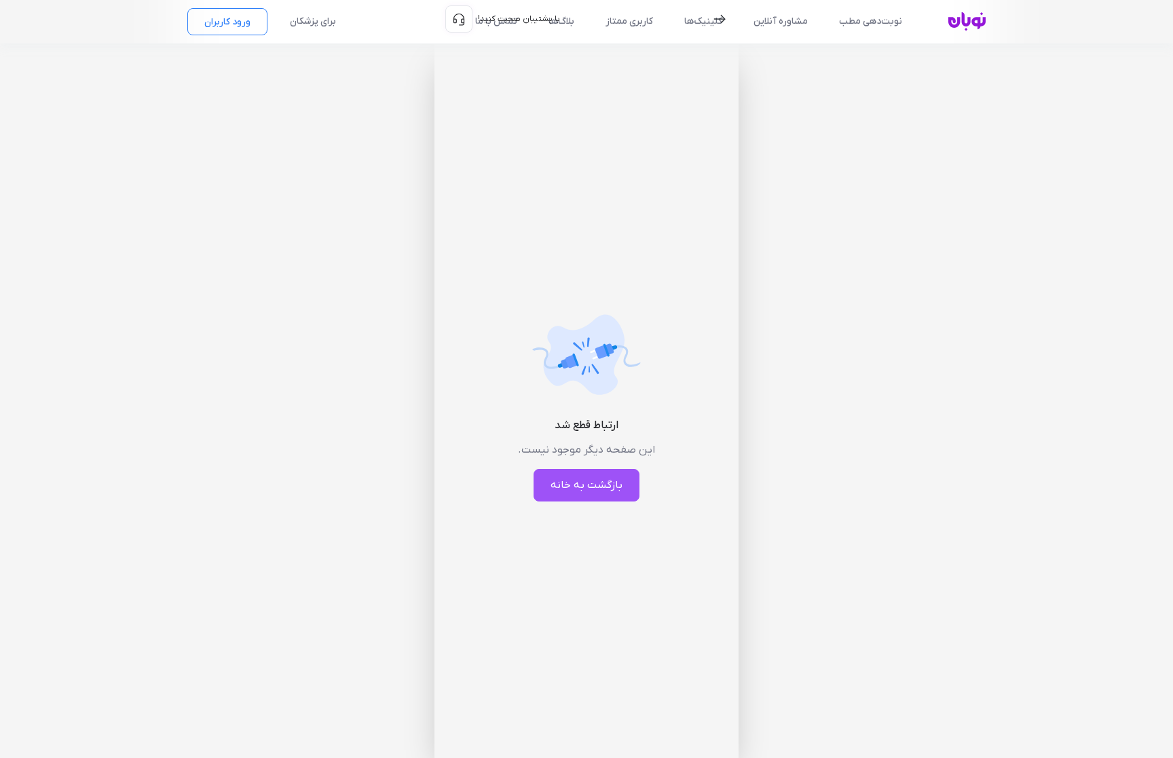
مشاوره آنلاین (780, 21)
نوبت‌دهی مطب (870, 21)
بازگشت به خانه (586, 485)
